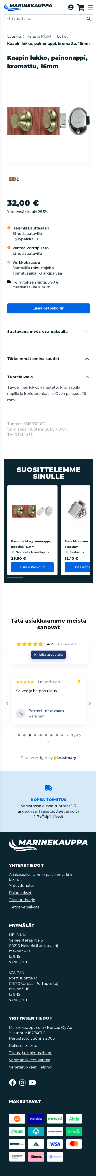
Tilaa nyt (48, 688)
